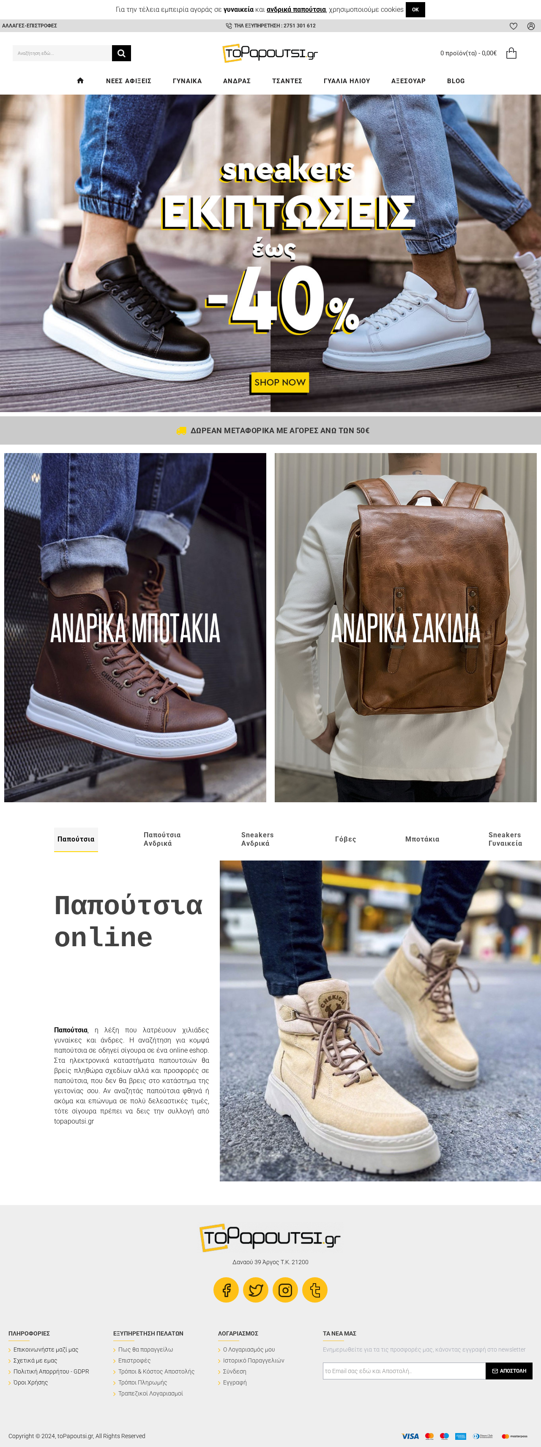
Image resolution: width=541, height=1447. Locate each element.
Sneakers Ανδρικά (257, 839)
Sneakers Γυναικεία (505, 839)
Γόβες (345, 839)
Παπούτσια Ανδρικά (162, 839)
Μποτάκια (422, 839)
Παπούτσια (76, 839)
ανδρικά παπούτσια (296, 9)
